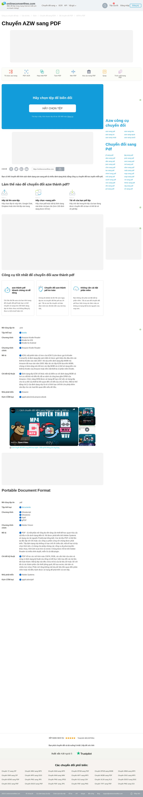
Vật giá (71, 5)
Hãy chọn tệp (52, 108)
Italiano (131, 768)
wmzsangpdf (129, 161)
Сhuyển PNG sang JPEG (57, 779)
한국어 (131, 781)
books (24, 333)
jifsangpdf (109, 155)
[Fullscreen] (93, 415)
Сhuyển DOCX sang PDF (34, 784)
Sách (35, 16)
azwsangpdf (110, 131)
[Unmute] (82, 415)
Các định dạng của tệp (43, 793)
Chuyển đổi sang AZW (48, 16)
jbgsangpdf (128, 155)
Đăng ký (135, 5)
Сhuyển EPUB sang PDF (80, 771)
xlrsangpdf (128, 189)
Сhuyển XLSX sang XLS (103, 779)
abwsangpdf (110, 158)
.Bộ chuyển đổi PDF (66, 16)
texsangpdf (110, 170)
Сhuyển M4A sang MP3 (56, 771)
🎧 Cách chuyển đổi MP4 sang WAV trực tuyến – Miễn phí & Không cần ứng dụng (44, 410)
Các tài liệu (26, 16)
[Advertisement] (123, 294)
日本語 (131, 766)
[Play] (80, 415)
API (65, 5)
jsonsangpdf (110, 164)
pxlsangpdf (110, 189)
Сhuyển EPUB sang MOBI (104, 771)
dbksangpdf (110, 161)
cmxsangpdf (110, 183)
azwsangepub (129, 134)
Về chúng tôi (29, 793)
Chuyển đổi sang (48, 5)
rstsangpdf (128, 180)
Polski (131, 784)
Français (132, 764)
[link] (13, 411)
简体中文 (132, 779)
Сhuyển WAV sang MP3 (33, 771)
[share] (74, 409)
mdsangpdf (128, 164)
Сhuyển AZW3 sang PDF (10, 779)
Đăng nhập (124, 5)
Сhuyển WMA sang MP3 (126, 771)
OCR (61, 5)
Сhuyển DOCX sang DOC (127, 779)
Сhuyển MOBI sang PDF (103, 775)
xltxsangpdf (110, 186)
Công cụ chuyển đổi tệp (10, 16)
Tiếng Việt (132, 770)
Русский (131, 755)
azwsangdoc (129, 131)
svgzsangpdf (129, 176)
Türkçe (131, 777)
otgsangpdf (128, 186)
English (131, 753)
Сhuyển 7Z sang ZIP (9, 771)
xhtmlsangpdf (111, 173)
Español (131, 759)
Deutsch (131, 762)
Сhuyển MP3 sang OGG (33, 775)
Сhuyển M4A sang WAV (56, 775)
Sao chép (60, 169)
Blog (98, 793)
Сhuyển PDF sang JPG (56, 784)
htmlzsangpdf (129, 183)
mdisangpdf (110, 176)
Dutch (131, 775)
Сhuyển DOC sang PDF (10, 784)
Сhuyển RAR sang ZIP (10, 775)
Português (132, 773)
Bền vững (91, 793)
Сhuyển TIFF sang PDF (103, 784)
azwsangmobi (111, 137)
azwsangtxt (110, 134)
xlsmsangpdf (129, 167)
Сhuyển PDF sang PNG (80, 784)
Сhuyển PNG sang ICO (126, 784)
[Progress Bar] (87, 413)
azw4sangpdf (111, 180)
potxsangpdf (129, 158)
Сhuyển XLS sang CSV (80, 779)
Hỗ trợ (70, 793)
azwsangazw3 (129, 137)
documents (26, 507)
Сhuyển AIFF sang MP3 (80, 775)
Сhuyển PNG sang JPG (33, 779)
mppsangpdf (129, 173)
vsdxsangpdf (129, 170)
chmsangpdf (110, 167)
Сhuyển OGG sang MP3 (126, 775)
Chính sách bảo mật (59, 793)
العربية (131, 757)
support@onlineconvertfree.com (113, 793)
